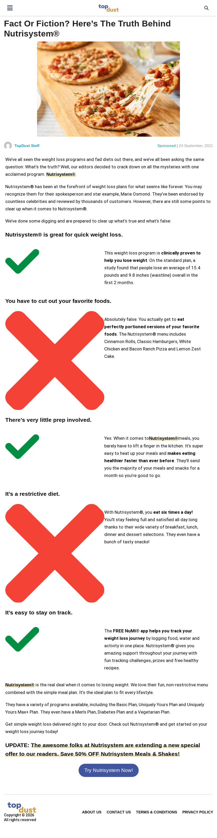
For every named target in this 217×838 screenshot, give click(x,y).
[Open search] (206, 8)
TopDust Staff (27, 145)
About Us (91, 812)
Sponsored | (167, 145)
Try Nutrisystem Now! (108, 770)
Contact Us (119, 812)
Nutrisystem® (60, 174)
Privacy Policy (197, 812)
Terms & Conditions (156, 812)
